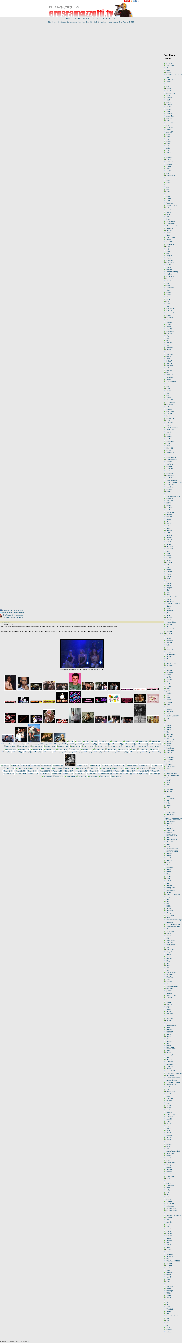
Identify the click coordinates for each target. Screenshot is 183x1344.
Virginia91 (170, 1309)
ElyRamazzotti (171, 402)
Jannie (168, 684)
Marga (168, 826)
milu (168, 904)
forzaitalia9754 (171, 549)
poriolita (169, 1045)
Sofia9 (168, 1190)
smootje (169, 1187)
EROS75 (169, 443)
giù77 (168, 626)
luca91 (169, 796)
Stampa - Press (117, 22)
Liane (168, 771)
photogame (170, 1018)
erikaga (169, 425)
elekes (168, 386)
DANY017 (170, 349)
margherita (170, 828)
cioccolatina (170, 288)
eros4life (169, 439)
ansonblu (169, 164)
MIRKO (169, 906)
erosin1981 (170, 466)
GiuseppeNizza (171, 622)
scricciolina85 (171, 1162)
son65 (168, 1192)
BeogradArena (171, 221)
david (168, 359)
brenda (169, 239)
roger (168, 1103)
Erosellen (169, 462)
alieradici (169, 113)
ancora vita (170, 127)
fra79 (168, 553)
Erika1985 (170, 423)
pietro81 (169, 1034)
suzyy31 (169, 1222)
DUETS (84, 19)
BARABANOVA (172, 205)
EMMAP (169, 413)
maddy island (171, 810)
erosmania (170, 473)
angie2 (169, 143)
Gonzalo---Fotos (171, 629)
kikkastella (170, 741)
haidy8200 (170, 642)
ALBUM (74, 19)
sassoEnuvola (171, 1158)
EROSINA (170, 468)
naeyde (169, 936)
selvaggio (169, 1167)
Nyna (168, 984)
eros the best (170, 430)
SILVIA (169, 1178)
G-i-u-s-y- (170, 562)
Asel (167, 187)
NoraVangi (170, 977)
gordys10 (169, 631)
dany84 (169, 352)
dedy (168, 368)
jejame (168, 688)
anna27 (169, 152)
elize (168, 393)
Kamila (169, 723)
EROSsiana (170, 484)
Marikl (169, 846)
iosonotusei (170, 668)
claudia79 (169, 294)
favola (168, 528)
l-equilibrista (170, 748)
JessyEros (169, 704)
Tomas (169, 1252)
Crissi (168, 320)
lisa (168, 778)
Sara (168, 1149)
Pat (167, 1000)
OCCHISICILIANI (172, 986)
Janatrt (168, 681)
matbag (169, 869)
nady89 (169, 933)
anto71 (169, 168)
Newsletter (103, 22)
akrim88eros (170, 91)
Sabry (168, 1130)
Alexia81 (169, 104)
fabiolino (169, 517)
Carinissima (170, 262)
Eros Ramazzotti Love (173, 496)
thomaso (169, 1240)
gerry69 (169, 592)
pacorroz (169, 993)
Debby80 (169, 363)
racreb (168, 1057)
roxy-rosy (169, 1126)
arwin (168, 180)
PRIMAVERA (171, 1048)
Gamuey (169, 571)
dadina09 (169, 333)
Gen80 (169, 585)
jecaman (169, 686)
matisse (169, 871)
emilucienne (170, 411)
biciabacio (170, 228)
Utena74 (169, 1263)
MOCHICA (170, 915)
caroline (169, 267)
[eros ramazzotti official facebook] (136, 1)
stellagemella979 (172, 1210)
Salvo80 (169, 1137)
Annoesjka (169, 162)
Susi (168, 1220)
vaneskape (170, 1291)
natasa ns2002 (171, 940)
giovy (168, 615)
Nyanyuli (169, 981)
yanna (168, 1320)
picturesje (169, 1029)
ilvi (167, 661)
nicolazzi (169, 958)
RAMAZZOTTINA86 (173, 1082)
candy (168, 253)
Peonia (169, 1011)
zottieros (169, 1332)
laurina (169, 755)
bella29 (169, 217)
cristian (169, 326)
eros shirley (170, 498)
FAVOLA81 (170, 533)
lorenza (169, 787)
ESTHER (169, 507)
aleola (168, 95)
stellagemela (170, 1206)
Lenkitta (169, 764)
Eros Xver (170, 500)
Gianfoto (169, 599)
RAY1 (169, 1087)
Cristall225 (170, 324)
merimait (169, 885)
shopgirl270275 (171, 1176)
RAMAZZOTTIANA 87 (174, 1073)
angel (168, 134)
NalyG (169, 938)
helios (168, 645)
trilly (168, 1258)
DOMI (169, 379)
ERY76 (169, 503)
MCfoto (169, 876)
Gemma (169, 583)
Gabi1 (168, 567)
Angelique (169, 139)
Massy (168, 865)
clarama (169, 292)
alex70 (169, 102)
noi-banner (170, 975)
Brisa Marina (170, 244)
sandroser (169, 1144)
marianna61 (170, 833)
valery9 (169, 1277)
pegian (169, 1009)
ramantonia (170, 1064)
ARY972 (169, 184)
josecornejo (170, 711)
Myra (168, 929)
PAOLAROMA (171, 995)
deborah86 (170, 365)
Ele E (168, 388)
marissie (169, 858)
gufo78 (169, 638)
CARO (169, 265)
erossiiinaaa (170, 487)
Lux (168, 807)
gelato (168, 578)
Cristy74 (169, 329)
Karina (169, 725)
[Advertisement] (91, 37)
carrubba (169, 269)
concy (168, 306)
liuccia (168, 782)
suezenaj (169, 1217)
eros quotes (170, 494)
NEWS (68, 19)
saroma (169, 1155)
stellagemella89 (171, 1208)
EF (167, 384)
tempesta (169, 1236)
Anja (167, 150)
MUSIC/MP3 (101, 19)
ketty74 (169, 729)
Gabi (168, 565)
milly (168, 901)
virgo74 (169, 1311)
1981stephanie (171, 65)
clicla (168, 299)
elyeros (169, 397)
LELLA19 (170, 762)
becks (168, 214)
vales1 (168, 1281)
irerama (169, 675)
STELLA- (170, 1201)
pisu (168, 1043)
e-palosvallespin (171, 381)
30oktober (170, 68)
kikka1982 (170, 734)
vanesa (169, 1288)
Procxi (168, 1050)
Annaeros (169, 155)
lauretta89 (169, 752)
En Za (168, 416)
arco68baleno (171, 175)
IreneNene (170, 672)
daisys (168, 338)
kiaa (168, 732)
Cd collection (62, 22)
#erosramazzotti (18, 610)
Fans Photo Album (5, 622)
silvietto (169, 1181)
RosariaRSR (170, 1116)
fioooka (169, 544)
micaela (169, 892)
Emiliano (169, 409)
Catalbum (169, 274)
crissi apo (169, 322)
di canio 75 (170, 375)
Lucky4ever (170, 798)
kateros (169, 727)
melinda (169, 881)
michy (168, 897)
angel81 (169, 136)
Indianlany (170, 665)
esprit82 (169, 505)
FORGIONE (170, 546)
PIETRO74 (170, 1032)
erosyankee (170, 489)
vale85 (169, 1270)
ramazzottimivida (172, 1080)
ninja (168, 963)
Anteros (168, 166)
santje (168, 1146)
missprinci (170, 910)
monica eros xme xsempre (174, 920)
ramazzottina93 (171, 1084)
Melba (168, 878)
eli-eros (169, 391)
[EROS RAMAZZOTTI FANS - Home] (69, 16)
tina (168, 1242)
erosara (169, 455)
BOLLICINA (171, 237)
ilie (167, 659)
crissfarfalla (170, 317)
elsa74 (168, 395)
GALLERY (92, 19)
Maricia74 (170, 842)
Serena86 (169, 1169)
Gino (168, 608)
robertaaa (169, 1100)
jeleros (168, 695)
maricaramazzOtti (172, 839)
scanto (168, 1160)
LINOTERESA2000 (173, 775)
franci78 (169, 555)
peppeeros (170, 1013)
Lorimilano (170, 789)
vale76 (169, 1268)
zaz (168, 1323)
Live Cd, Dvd (94, 22)
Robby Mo (170, 1098)
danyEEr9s (170, 354)
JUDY (169, 718)
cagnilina (169, 246)
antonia (169, 173)
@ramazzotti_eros (7, 617)
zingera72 (169, 1329)
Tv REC (131, 22)
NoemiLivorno (171, 972)
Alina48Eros (170, 116)
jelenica (169, 693)
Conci (168, 304)
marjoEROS (170, 860)
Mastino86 (170, 867)
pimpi (168, 1039)
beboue (169, 212)
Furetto (169, 560)
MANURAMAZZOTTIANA (173, 819)
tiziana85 (169, 1249)
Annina (168, 159)
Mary (168, 862)
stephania (169, 1213)
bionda (169, 233)
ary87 (168, 182)
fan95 (168, 521)
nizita (168, 968)
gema (168, 581)
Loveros (169, 794)
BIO (79, 19)
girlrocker (169, 617)
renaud (169, 1094)
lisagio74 (169, 780)
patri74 (169, 1002)
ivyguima (169, 679)
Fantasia (169, 523)
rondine (169, 1110)
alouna (169, 120)
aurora (168, 194)
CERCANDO (171, 278)
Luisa (168, 803)
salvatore (169, 1135)
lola (168, 784)
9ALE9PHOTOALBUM (174, 75)
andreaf (169, 130)
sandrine (169, 1142)
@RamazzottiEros (7, 613)
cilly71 (169, 285)
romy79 (169, 1107)
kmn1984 (169, 743)
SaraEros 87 (170, 1153)
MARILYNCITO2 (172, 851)
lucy (168, 800)
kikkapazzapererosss (173, 739)
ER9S (168, 420)
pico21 (169, 1027)
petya (168, 1016)
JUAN (169, 713)
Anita (168, 148)
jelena (168, 691)
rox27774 (169, 1123)
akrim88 (169, 88)
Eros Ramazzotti (7, 610)
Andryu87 (169, 132)
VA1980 (169, 1265)
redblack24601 (171, 1091)
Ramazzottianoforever (173, 1078)
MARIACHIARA (172, 830)
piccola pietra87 (171, 1025)
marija (168, 844)
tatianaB (169, 1229)
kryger (168, 746)
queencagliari (171, 1055)
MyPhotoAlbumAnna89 (174, 924)
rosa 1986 (169, 1119)
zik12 (168, 1327)
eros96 (169, 450)
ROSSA (169, 1121)
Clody (168, 301)
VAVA (169, 1293)
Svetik (168, 1224)
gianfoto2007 (171, 601)
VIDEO (113, 19)
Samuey (169, 1139)
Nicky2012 (170, 952)
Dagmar (169, 336)
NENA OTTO (171, 945)
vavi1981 (169, 1295)
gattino (169, 576)
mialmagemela (171, 890)
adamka (169, 81)
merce (168, 883)
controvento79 (171, 308)
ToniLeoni (170, 1254)
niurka (168, 965)
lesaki (168, 768)
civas (168, 290)
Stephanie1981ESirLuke (174, 1215)
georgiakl (169, 588)
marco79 (169, 823)
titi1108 (169, 1245)
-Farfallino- (170, 63)
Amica (168, 125)
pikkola (169, 1036)
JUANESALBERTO (173, 716)
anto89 (169, 171)
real (168, 1089)
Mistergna (170, 913)
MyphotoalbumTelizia (173, 926)
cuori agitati (170, 331)
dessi (168, 372)
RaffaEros (170, 1062)
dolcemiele (170, 377)
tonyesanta (170, 1256)
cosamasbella (170, 313)
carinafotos (170, 260)
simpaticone (170, 1185)
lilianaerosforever (172, 773)
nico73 (169, 954)
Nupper (169, 979)
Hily (168, 647)
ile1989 (169, 656)
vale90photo (170, 1272)
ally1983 (169, 118)
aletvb (168, 100)
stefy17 (169, 1199)
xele (168, 1318)
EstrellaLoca (170, 512)
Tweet (161, 633)
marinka (169, 855)
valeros (169, 1274)
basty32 (169, 210)
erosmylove (170, 475)
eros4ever (169, 436)
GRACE (169, 633)
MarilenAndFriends (172, 849)
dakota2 (169, 340)
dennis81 (169, 370)
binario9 (169, 230)
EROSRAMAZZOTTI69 (174, 482)
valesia (169, 1284)
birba (168, 235)
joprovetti (169, 709)
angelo (169, 141)
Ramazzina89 (171, 1071)
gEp (168, 590)
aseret (168, 189)
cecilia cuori (170, 276)
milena (169, 899)
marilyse (169, 853)
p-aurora (169, 991)
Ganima (169, 574)
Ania (167, 146)
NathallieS (170, 942)
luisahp (169, 805)
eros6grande (170, 441)
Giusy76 (169, 624)
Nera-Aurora (170, 949)
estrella (169, 510)
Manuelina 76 (171, 812)
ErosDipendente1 (172, 459)
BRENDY (170, 242)
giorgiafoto (170, 610)
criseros (169, 315)
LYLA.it (29, 1341)
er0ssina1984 (170, 418)
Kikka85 (169, 736)
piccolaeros (170, 1023)
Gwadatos (170, 640)
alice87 (169, 107)
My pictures (170, 931)
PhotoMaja (170, 1020)
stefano (169, 1197)
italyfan (169, 677)
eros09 (169, 434)
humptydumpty (171, 652)
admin (168, 84)
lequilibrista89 (171, 766)
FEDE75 (169, 539)
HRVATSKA (171, 649)
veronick (169, 1300)
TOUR (108, 19)
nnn (168, 970)
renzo (168, 1096)
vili (167, 1304)
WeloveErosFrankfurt (173, 1316)
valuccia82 (170, 1286)
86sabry (169, 70)
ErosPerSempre (171, 478)
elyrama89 (170, 400)
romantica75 (170, 1105)
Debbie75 (169, 361)
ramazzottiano (171, 1075)
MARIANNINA (172, 835)
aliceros (169, 109)
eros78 (169, 446)
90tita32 (169, 72)
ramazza (169, 1068)
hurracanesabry (171, 654)
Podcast (110, 22)
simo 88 (169, 1183)
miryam (169, 908)
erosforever (170, 464)
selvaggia (169, 1165)
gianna (169, 606)
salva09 (169, 1133)
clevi (168, 297)
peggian (169, 1007)
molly (168, 917)
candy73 (169, 255)
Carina (169, 258)
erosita (168, 471)
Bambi (169, 201)
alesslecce (169, 97)
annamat (169, 157)
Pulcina (169, 1052)
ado (168, 86)
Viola (168, 1307)
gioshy (169, 613)
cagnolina (169, 249)
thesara (169, 1238)
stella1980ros (170, 1204)
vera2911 (169, 1297)
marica (169, 837)
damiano (169, 342)
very (168, 1302)
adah (168, 77)
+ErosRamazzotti (7, 615)
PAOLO (169, 997)
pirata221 (169, 1041)
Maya (168, 874)
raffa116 (169, 1059)
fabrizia (169, 519)
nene (168, 947)
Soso (168, 1194)
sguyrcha (169, 1174)
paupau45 (169, 1004)
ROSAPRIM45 (171, 1114)
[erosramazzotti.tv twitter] (134, 1)
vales (168, 1279)
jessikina (169, 702)
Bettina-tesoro (171, 223)
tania (168, 1226)
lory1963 (169, 791)
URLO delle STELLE (173, 1261)
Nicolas (169, 956)
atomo (168, 191)
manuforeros (170, 814)
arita (168, 178)
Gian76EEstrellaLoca (173, 597)
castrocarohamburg (172, 272)
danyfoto (169, 356)
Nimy (168, 961)
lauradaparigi (170, 750)
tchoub (169, 1231)
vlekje (168, 1313)
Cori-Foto (169, 310)
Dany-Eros (170, 347)
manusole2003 (171, 821)
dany (168, 345)
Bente (168, 219)
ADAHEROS (170, 79)
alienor (169, 111)
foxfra (168, 551)
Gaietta (169, 569)
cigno (168, 283)
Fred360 (169, 558)
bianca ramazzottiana (173, 226)
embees (169, 407)
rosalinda (169, 1112)
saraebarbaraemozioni (173, 1151)
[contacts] (138, 1)
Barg (168, 207)
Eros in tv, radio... (72, 22)
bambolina (170, 203)
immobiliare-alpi (171, 663)
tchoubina (169, 1233)
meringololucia (171, 887)
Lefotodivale (170, 757)
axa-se (168, 196)
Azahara (168, 198)
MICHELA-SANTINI (173, 894)
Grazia (169, 636)
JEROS (169, 700)
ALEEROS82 (170, 93)
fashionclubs (170, 526)
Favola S (169, 537)
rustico (169, 1128)
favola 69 (169, 535)
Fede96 (169, 542)
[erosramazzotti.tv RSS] (131, 1)
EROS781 (170, 448)
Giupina (169, 620)
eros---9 (169, 432)
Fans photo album (84, 22)
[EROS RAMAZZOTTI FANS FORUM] (127, 1)
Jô (167, 720)
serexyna (169, 1171)
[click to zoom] (10, 690)
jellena (168, 697)
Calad (168, 251)
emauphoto (170, 404)
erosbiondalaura (171, 457)
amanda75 (170, 123)
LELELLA (170, 759)
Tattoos (125, 22)
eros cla (169, 491)
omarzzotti (170, 988)
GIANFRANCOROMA (174, 604)
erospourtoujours (172, 480)
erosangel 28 (170, 452)
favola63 (169, 530)
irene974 (169, 670)
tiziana (168, 1247)
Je (167, 707)
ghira (168, 594)
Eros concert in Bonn (173, 427)
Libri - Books (52, 22)
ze (167, 1325)
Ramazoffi (170, 1066)
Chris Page (170, 281)
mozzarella (170, 922)
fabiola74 (169, 514)
